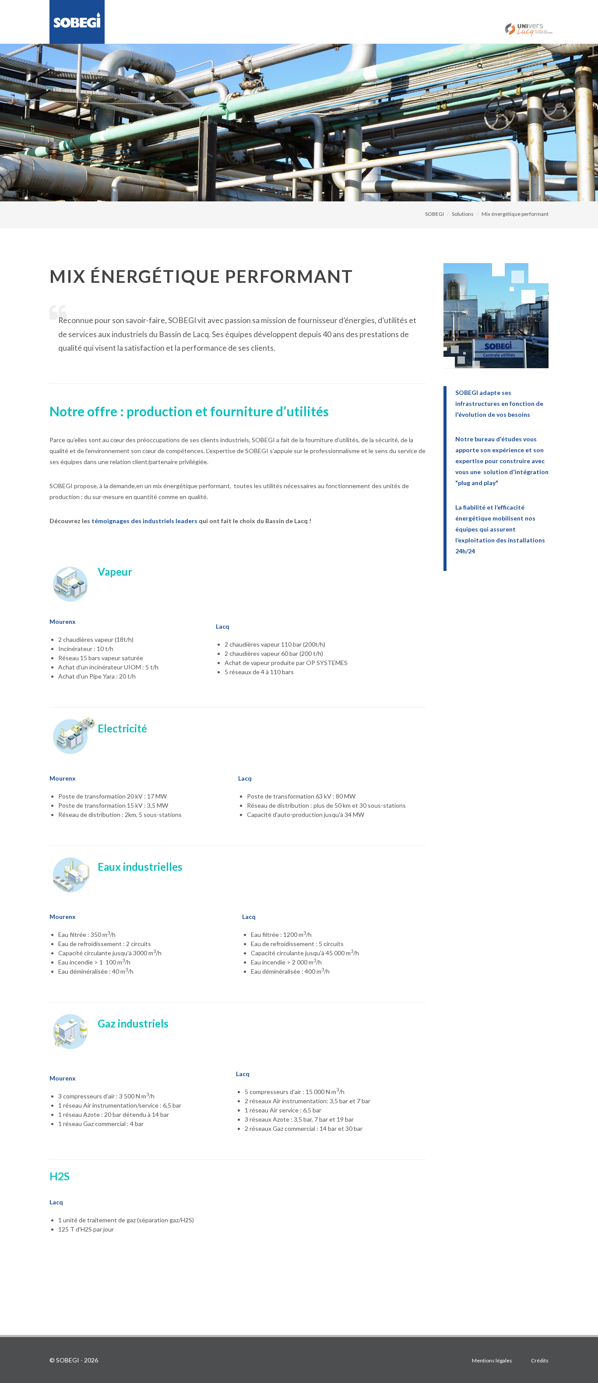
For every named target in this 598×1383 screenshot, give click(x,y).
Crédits (540, 1360)
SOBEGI (434, 214)
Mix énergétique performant (515, 214)
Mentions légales (492, 1360)
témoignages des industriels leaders (144, 520)
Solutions (463, 214)
